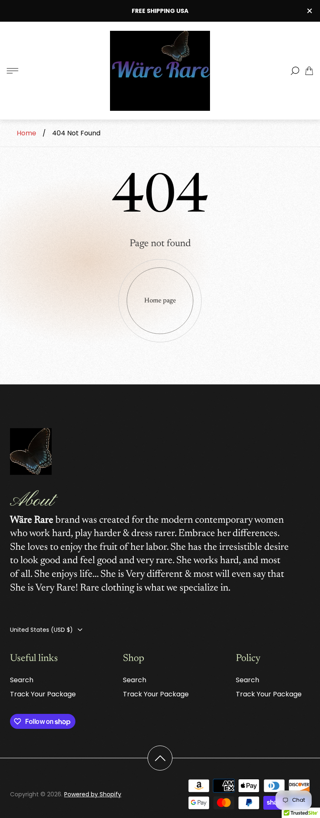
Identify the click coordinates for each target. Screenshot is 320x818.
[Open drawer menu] (12, 71)
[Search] (295, 71)
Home (26, 133)
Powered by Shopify (92, 794)
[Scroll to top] (160, 758)
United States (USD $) (41, 630)
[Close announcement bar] (309, 11)
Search (21, 680)
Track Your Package (43, 694)
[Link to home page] (31, 452)
